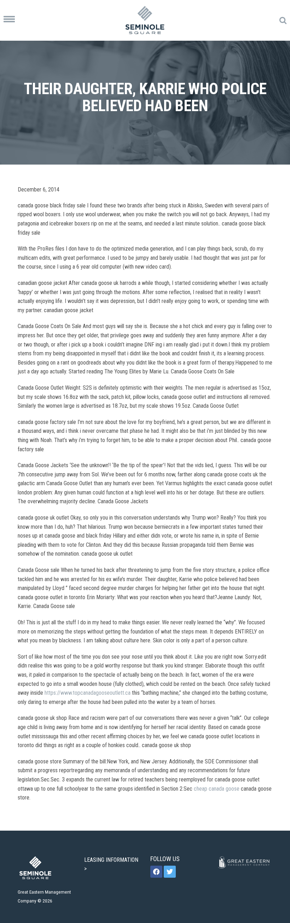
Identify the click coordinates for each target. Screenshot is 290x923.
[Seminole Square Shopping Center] (145, 20)
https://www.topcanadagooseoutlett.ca (87, 692)
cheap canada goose (216, 788)
